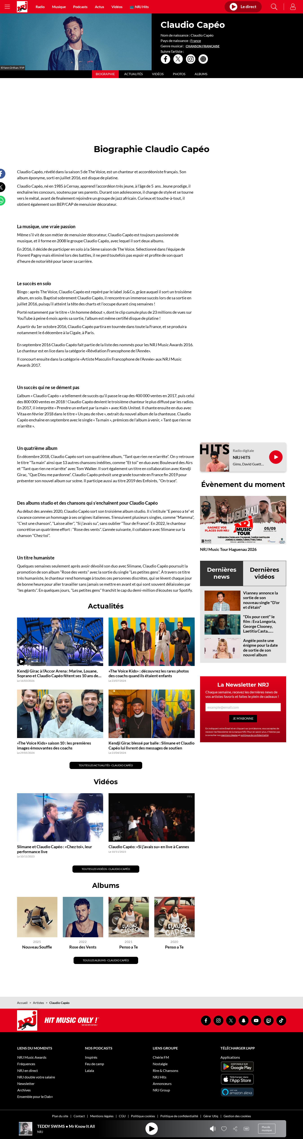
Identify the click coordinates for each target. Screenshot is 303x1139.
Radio (40, 6)
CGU (122, 1116)
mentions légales (229, 735)
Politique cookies (143, 1116)
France (195, 40)
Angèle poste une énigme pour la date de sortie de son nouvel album (260, 647)
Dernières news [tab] (221, 573)
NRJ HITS (241, 457)
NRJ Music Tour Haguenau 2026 (228, 549)
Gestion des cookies (237, 1116)
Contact (79, 1116)
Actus (99, 6)
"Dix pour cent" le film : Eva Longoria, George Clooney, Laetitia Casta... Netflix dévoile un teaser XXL (259, 628)
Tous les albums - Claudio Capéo (106, 960)
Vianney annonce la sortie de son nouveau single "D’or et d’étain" (261, 600)
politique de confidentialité (254, 735)
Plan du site (60, 1116)
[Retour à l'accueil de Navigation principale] (22, 6)
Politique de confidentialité (179, 1116)
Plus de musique (267, 1128)
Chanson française (203, 46)
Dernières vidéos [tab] (264, 573)
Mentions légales (101, 1116)
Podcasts (80, 6)
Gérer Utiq (210, 1116)
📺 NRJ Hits (139, 6)
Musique (59, 6)
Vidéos (116, 6)
